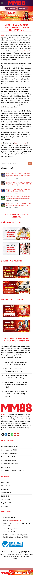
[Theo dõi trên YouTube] (18, 434)
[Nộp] (30, 163)
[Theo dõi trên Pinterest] (15, 434)
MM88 (3, 414)
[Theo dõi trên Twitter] (5, 434)
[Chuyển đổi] (3, 362)
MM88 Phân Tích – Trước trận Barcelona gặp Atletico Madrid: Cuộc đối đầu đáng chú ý (18, 175)
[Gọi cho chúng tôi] (12, 434)
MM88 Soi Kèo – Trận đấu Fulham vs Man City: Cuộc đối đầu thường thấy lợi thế (18, 204)
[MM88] (16, 3)
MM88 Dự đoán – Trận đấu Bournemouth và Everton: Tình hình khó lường (18, 190)
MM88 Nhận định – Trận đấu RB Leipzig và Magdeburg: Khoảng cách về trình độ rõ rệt (19, 183)
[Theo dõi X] (2, 434)
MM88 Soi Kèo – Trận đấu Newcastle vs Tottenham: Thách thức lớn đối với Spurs (18, 197)
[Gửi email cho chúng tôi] (9, 434)
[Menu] (2, 3)
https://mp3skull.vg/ (20, 143)
